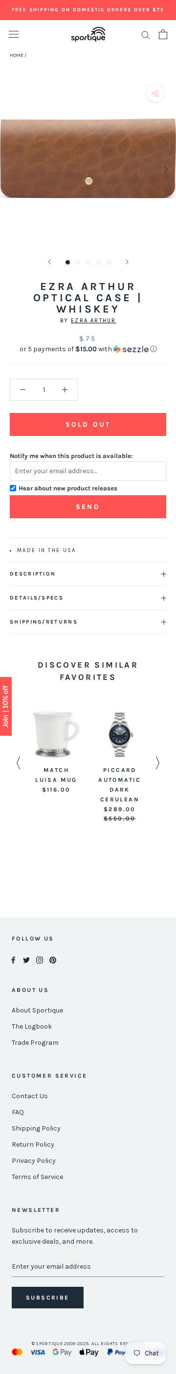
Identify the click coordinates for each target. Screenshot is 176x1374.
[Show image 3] (88, 262)
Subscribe (47, 1297)
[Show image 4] (98, 262)
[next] (165, 169)
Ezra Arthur (93, 320)
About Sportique (37, 1010)
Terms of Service (37, 1177)
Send (88, 507)
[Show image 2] (78, 262)
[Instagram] (39, 959)
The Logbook (32, 1026)
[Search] (145, 34)
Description (33, 574)
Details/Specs (37, 598)
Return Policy (33, 1144)
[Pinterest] (52, 959)
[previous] (11, 169)
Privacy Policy (34, 1161)
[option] (56, 753)
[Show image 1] (68, 262)
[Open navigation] (14, 34)
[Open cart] (163, 34)
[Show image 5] (109, 262)
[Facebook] (13, 959)
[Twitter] (26, 959)
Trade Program (35, 1042)
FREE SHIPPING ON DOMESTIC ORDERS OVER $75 (88, 10)
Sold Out (88, 424)
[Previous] (49, 262)
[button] (88, 349)
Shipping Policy (36, 1128)
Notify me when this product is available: (71, 455)
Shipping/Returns (44, 622)
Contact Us (30, 1096)
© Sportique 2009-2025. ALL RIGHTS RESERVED (88, 1343)
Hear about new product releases (68, 488)
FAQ (18, 1112)
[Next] (127, 262)
